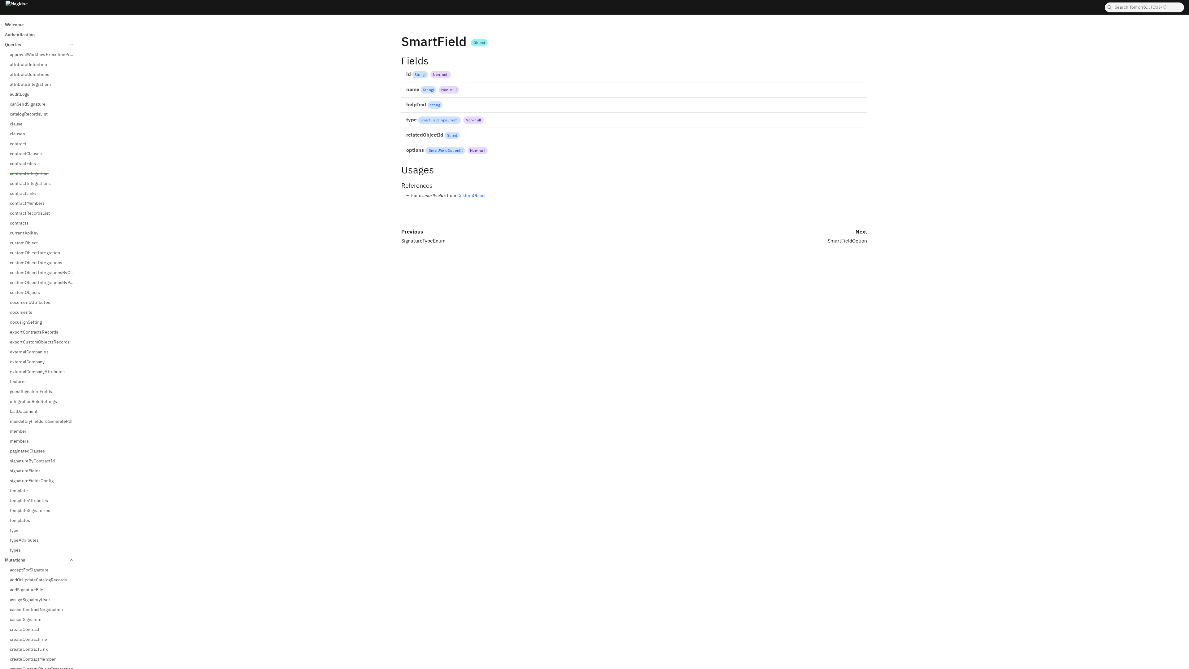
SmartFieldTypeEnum (438, 120)
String (420, 74)
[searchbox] (1144, 7)
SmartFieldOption (444, 150)
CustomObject (471, 195)
